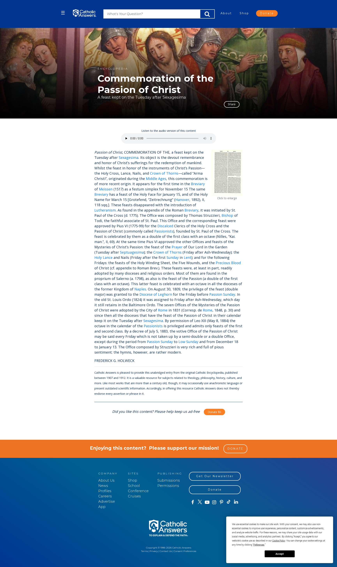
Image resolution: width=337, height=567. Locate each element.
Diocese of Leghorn (155, 294)
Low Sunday (188, 341)
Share (232, 104)
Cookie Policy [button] (278, 540)
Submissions (168, 480)
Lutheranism (105, 210)
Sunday (173, 257)
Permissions (168, 486)
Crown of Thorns (164, 173)
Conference (138, 491)
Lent (187, 257)
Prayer (177, 247)
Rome (163, 310)
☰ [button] (63, 13)
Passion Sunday (222, 294)
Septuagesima (132, 252)
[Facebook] (192, 502)
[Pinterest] (221, 502)
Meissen (106, 189)
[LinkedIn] (236, 502)
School (134, 486)
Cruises (134, 496)
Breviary (198, 183)
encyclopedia (113, 68)
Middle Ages (156, 178)
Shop (244, 13)
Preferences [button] (258, 544)
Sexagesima (128, 157)
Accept (280, 554)
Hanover (182, 199)
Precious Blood (228, 262)
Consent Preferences (185, 551)
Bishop (227, 215)
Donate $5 (214, 412)
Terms (144, 551)
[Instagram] (214, 502)
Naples (140, 289)
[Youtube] (207, 502)
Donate (267, 13)
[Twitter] (199, 502)
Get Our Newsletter (215, 476)
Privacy (154, 551)
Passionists (163, 231)
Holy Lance (103, 257)
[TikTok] (228, 502)
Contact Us (166, 551)
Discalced (165, 226)
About (226, 13)
